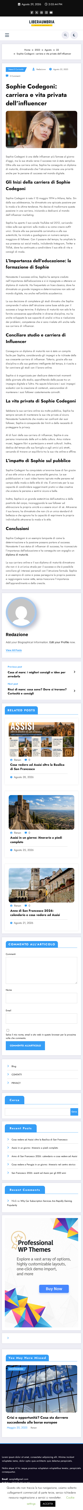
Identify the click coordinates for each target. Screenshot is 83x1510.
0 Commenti (15, 76)
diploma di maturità (17, 554)
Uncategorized (16, 1369)
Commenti (11, 954)
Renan (17, 760)
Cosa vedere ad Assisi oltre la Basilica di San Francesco (37, 767)
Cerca (14, 1100)
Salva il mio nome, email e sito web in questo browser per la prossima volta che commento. (41, 1036)
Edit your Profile (59, 642)
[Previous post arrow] (74, 672)
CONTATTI (17, 1074)
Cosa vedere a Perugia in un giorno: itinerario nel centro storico (43, 1164)
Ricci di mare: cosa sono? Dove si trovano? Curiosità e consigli (37, 691)
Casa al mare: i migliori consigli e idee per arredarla (36, 674)
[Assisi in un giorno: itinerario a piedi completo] (41, 812)
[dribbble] (41, 12)
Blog (14, 1066)
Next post (13, 683)
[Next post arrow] (74, 691)
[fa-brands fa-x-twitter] (36, 12)
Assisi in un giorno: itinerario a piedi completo (36, 840)
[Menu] (7, 35)
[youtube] (51, 12)
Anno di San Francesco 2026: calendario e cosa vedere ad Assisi (35, 913)
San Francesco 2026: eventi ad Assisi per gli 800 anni (39, 1173)
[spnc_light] (74, 35)
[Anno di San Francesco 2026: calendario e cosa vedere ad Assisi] (41, 885)
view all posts (14, 650)
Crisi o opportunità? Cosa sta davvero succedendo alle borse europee (37, 1420)
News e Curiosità (15, 69)
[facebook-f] (32, 12)
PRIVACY (16, 1083)
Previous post (15, 666)
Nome (9, 990)
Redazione (41, 69)
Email (8, 1010)
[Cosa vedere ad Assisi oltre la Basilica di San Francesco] (41, 739)
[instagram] (46, 12)
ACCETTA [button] (48, 1504)
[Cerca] (65, 35)
